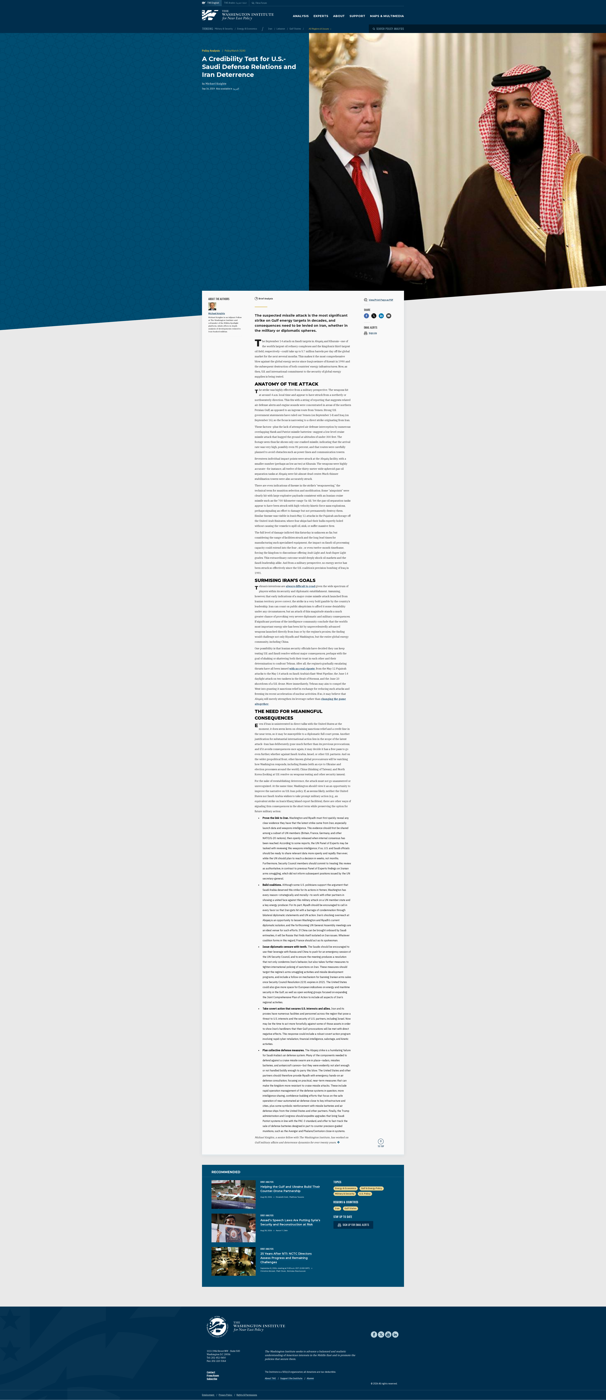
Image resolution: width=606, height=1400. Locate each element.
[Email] (388, 315)
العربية (236, 88)
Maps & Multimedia (387, 16)
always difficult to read (300, 586)
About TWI (270, 1378)
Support (357, 16)
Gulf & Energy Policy (371, 1188)
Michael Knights (215, 83)
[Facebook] (366, 315)
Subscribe (212, 1378)
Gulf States (295, 28)
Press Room (213, 1375)
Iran (270, 28)
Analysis (301, 16)
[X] (373, 315)
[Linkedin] (381, 315)
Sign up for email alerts (355, 1225)
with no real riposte (302, 668)
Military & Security (224, 28)
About (339, 16)
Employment (208, 1395)
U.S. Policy (364, 1193)
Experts (321, 16)
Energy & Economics (247, 28)
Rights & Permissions (247, 1395)
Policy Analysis (211, 50)
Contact (211, 1372)
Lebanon (281, 28)
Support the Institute (291, 1378)
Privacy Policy (226, 1395)
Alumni (310, 1378)
